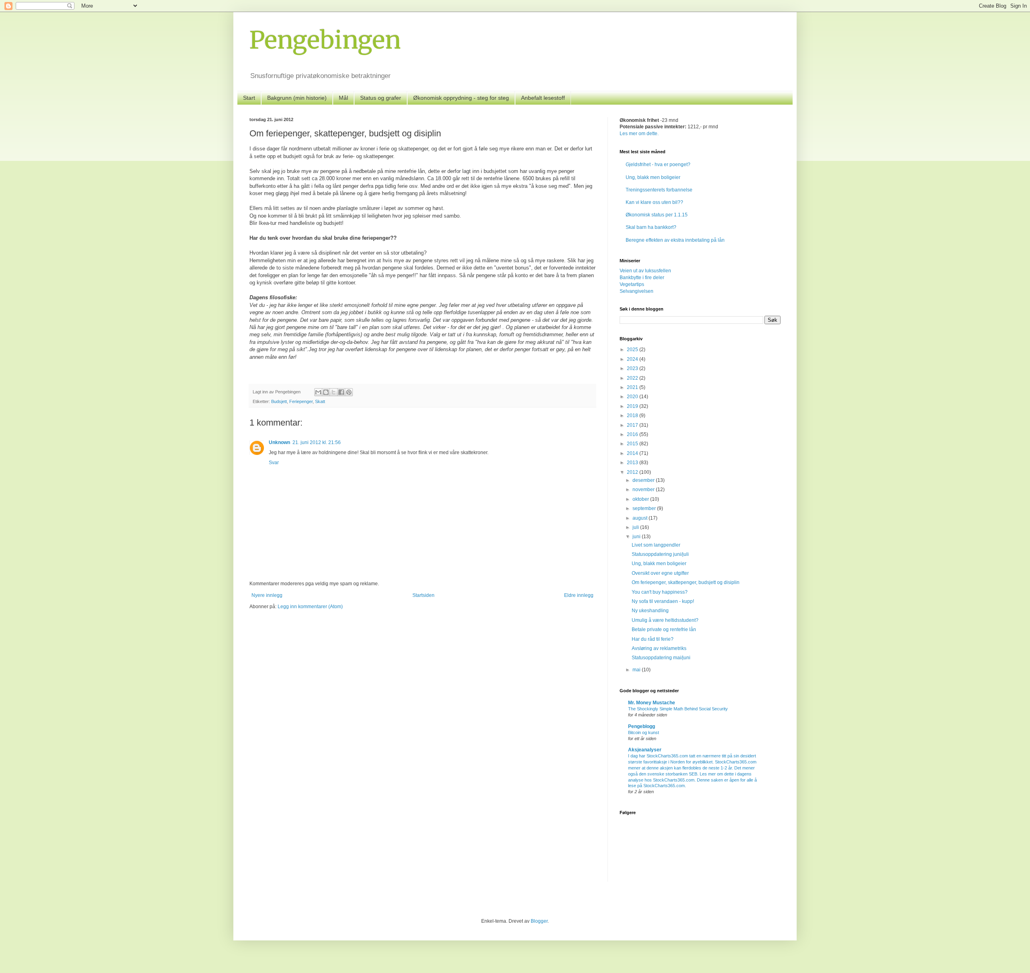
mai (637, 670)
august (640, 518)
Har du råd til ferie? (653, 639)
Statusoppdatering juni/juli (660, 554)
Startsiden (423, 595)
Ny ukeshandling (650, 610)
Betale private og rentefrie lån (664, 629)
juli (636, 527)
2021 (633, 387)
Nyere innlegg (266, 595)
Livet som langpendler (656, 545)
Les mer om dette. (639, 133)
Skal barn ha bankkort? (651, 227)
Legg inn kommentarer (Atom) (310, 606)
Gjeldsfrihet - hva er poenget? (658, 164)
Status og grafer (380, 98)
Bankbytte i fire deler (642, 277)
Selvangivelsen (636, 291)
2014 (633, 453)
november (644, 489)
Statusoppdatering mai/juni (661, 657)
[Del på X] (334, 392)
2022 (633, 378)
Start (249, 98)
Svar (274, 462)
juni (637, 536)
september (644, 508)
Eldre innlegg (578, 595)
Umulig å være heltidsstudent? (665, 620)
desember (644, 480)
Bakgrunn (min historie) (297, 98)
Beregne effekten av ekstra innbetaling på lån (675, 240)
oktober (641, 499)
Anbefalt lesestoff (543, 98)
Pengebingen (325, 40)
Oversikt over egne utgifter (660, 573)
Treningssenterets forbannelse (659, 190)
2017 (633, 425)
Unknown (279, 442)
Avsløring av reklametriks (659, 648)
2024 (633, 359)
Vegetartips (632, 284)
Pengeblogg (641, 726)
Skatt (320, 401)
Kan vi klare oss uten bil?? (654, 202)
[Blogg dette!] (326, 392)
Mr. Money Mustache (651, 703)
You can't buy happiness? (660, 592)
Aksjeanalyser (644, 750)
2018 (633, 415)
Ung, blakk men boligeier (653, 177)
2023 (633, 368)
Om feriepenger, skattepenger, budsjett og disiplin (686, 582)
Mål (343, 98)
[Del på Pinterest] (349, 392)
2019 (633, 406)
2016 (633, 434)
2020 (633, 396)
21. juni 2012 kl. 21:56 (317, 442)
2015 (633, 443)
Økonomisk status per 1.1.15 (657, 215)
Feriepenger (301, 401)
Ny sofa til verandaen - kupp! (663, 601)
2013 (633, 462)
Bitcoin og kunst (643, 732)
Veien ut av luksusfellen (645, 271)
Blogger (539, 921)
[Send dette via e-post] (318, 392)
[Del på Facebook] (341, 392)
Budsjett (279, 401)
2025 (633, 349)
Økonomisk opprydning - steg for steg (461, 98)
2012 (633, 472)
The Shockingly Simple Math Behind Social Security (678, 708)
